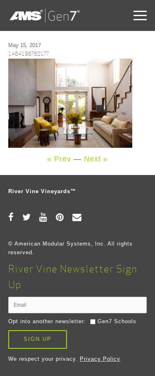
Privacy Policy (100, 359)
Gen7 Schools (117, 321)
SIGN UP (38, 339)
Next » (96, 159)
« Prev (59, 159)
